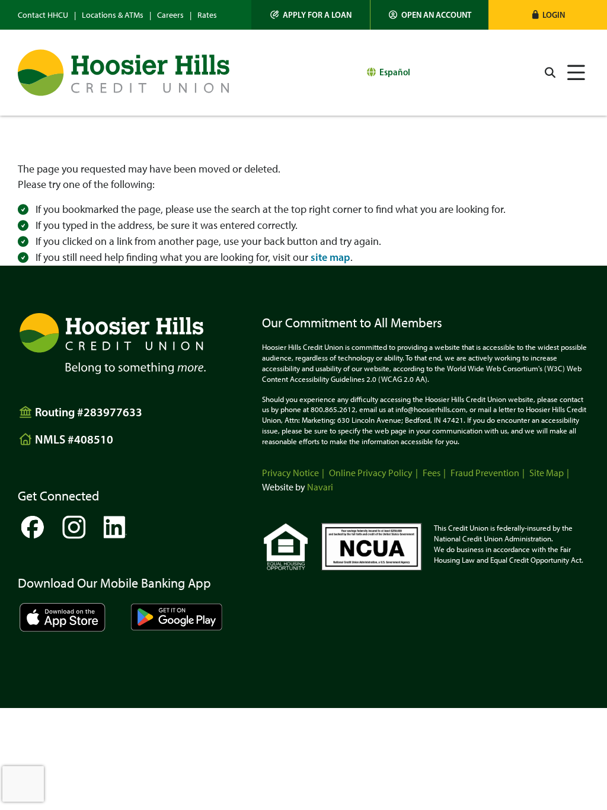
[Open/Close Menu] (576, 73)
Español (394, 72)
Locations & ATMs (112, 15)
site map (330, 257)
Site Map (546, 473)
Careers (170, 15)
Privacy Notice (290, 473)
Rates (207, 15)
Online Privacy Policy (371, 473)
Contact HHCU (43, 15)
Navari (320, 487)
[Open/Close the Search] (550, 73)
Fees (431, 473)
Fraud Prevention (485, 473)
